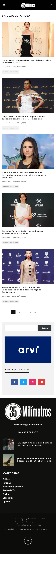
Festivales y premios (13, 486)
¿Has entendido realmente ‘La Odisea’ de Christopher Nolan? (34, 459)
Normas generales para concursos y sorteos (29, 521)
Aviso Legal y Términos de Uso (29, 519)
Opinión (6, 501)
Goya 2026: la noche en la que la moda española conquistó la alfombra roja (24, 117)
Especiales (8, 498)
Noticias (7, 483)
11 (35, 312)
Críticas (6, 479)
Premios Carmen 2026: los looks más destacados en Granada (22, 232)
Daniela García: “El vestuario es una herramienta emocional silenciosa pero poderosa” (24, 175)
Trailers (6, 494)
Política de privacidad (29, 525)
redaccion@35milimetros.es (28, 424)
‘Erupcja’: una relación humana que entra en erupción (34, 444)
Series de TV (9, 490)
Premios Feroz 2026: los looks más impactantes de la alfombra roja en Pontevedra (22, 289)
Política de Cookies (30, 523)
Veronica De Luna (9, 67)
